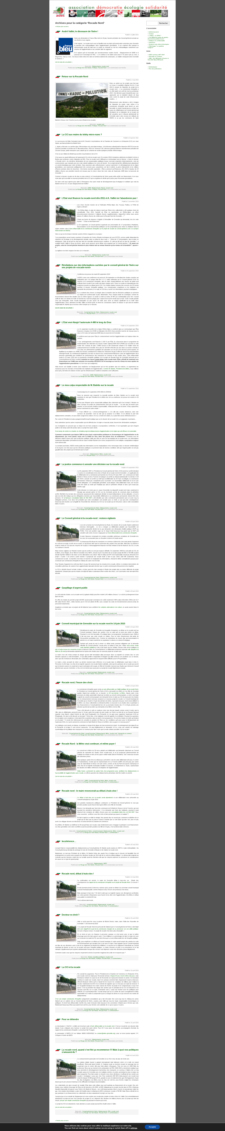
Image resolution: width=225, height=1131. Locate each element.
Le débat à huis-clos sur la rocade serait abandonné (95, 797)
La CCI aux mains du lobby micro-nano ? (82, 134)
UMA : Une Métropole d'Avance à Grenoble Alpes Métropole (158, 59)
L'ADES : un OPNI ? (155, 35)
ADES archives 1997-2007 (157, 54)
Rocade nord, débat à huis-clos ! (78, 874)
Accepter (152, 1127)
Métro (101, 454)
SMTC (105, 863)
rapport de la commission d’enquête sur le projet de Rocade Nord (109, 882)
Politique (95, 67)
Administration (153, 67)
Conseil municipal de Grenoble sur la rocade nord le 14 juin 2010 (93, 623)
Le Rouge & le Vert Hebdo (84, 67)
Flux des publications (155, 68)
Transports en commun (125, 733)
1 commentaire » (114, 832)
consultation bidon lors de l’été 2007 (123, 812)
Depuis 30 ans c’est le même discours (122, 976)
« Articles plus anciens (61, 26)
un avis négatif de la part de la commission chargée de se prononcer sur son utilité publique (108, 929)
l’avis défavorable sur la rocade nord (102, 1026)
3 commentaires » (113, 782)
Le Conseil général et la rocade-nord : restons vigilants (89, 518)
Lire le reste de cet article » (63, 62)
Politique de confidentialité (157, 40)
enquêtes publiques (99, 957)
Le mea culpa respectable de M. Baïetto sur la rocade (88, 385)
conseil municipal (92, 672)
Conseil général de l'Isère (91, 312)
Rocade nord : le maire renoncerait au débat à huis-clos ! (89, 791)
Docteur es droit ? (70, 915)
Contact (151, 33)
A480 (89, 188)
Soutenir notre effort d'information (159, 44)
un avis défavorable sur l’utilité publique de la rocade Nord (120, 689)
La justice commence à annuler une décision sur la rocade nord (93, 464)
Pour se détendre (70, 1019)
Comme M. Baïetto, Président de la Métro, (116, 368)
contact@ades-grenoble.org (106, 1033)
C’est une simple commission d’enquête (68, 999)
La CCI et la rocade (71, 967)
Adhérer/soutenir (154, 32)
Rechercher (163, 23)
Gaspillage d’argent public (75, 588)
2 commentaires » (113, 906)
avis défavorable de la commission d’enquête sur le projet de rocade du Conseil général (98, 228)
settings (133, 1128)
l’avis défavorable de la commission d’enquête (122, 533)
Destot (90, 957)
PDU (109, 1111)
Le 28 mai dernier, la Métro (116, 693)
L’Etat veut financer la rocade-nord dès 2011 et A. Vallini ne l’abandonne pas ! (99, 198)
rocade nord (105, 66)
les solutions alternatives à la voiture (110, 607)
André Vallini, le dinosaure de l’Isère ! (80, 31)
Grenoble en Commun (155, 56)
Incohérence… (69, 841)
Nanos (103, 188)
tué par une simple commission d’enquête (73, 1100)
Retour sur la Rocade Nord (75, 76)
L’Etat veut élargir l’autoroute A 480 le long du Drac (86, 322)
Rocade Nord (102, 67)
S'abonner (152, 42)
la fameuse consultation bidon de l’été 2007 (78, 498)
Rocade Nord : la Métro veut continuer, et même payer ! (89, 744)
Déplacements (96, 66)
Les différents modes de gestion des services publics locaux (158, 38)
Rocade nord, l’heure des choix (77, 682)
